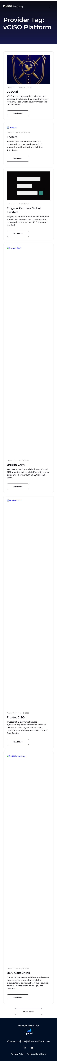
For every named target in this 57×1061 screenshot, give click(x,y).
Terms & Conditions (36, 1054)
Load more (28, 1011)
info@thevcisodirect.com (35, 1041)
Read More (17, 113)
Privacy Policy (17, 1054)
